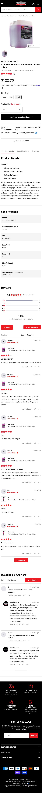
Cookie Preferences (29, 781)
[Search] (38, 9)
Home (3, 16)
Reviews (35, 151)
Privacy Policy (13, 779)
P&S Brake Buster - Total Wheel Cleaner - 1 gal (21, 350)
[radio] (4, 97)
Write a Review (34, 327)
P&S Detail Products (9, 61)
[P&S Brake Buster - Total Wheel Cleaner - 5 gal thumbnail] (4, 53)
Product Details (8, 151)
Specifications (23, 151)
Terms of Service (25, 779)
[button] (8, 73)
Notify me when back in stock (21, 117)
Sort (22, 335)
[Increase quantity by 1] (20, 109)
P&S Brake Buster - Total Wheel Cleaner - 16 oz (22, 500)
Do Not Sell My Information (12, 781)
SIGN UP (34, 735)
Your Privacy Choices (19, 784)
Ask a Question (34, 580)
